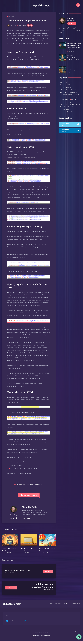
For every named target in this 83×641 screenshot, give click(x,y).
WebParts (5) (64, 102)
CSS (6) (73, 99)
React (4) (62, 107)
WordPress (45, 632)
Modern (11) (63, 92)
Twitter (11, 621)
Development (29, 484)
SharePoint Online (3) (66, 111)
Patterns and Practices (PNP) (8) (69, 94)
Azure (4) (70, 107)
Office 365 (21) (64, 89)
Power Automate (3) (65, 109)
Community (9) (74, 92)
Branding (11, 16)
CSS (24, 484)
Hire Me (65, 603)
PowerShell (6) (64, 99)
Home (51, 603)
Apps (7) (75, 97)
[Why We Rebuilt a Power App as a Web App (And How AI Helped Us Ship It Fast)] (62, 45)
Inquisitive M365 (41, 5)
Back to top (76, 632)
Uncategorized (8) (65, 97)
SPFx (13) (74, 89)
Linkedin (29, 621)
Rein (34, 635)
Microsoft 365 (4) (75, 104)
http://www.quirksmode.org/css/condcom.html (21, 157)
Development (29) (65, 84)
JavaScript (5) (74, 102)
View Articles (26, 518)
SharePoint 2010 (38, 484)
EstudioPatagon (45, 635)
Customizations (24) (65, 87)
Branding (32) (64, 82)
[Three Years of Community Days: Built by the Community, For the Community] (62, 57)
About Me (58, 603)
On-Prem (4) (63, 104)
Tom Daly (13, 515)
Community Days (75, 603)
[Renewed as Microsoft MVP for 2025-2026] (62, 69)
